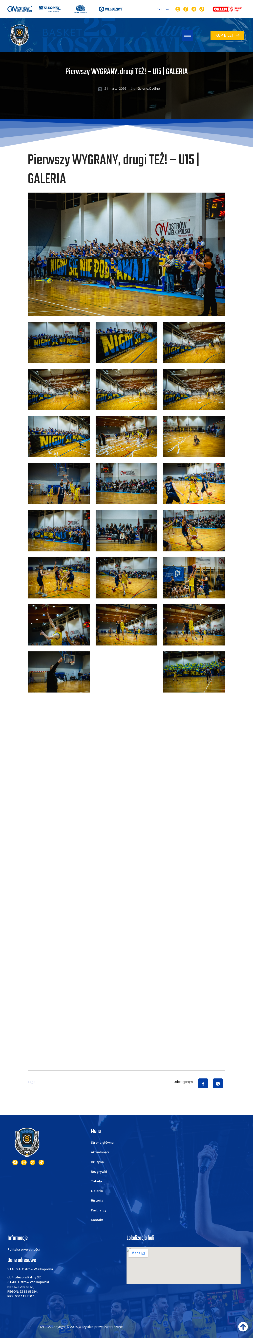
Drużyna (97, 1162)
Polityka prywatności (23, 1249)
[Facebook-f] (185, 9)
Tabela (96, 1181)
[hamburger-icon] (187, 35)
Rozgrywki (99, 1171)
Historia (97, 1200)
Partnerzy (98, 1210)
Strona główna (102, 1142)
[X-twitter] (193, 9)
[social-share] (203, 1083)
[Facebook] (15, 1162)
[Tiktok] (201, 9)
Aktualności (100, 1152)
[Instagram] (177, 9)
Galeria (97, 1191)
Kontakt (97, 1220)
